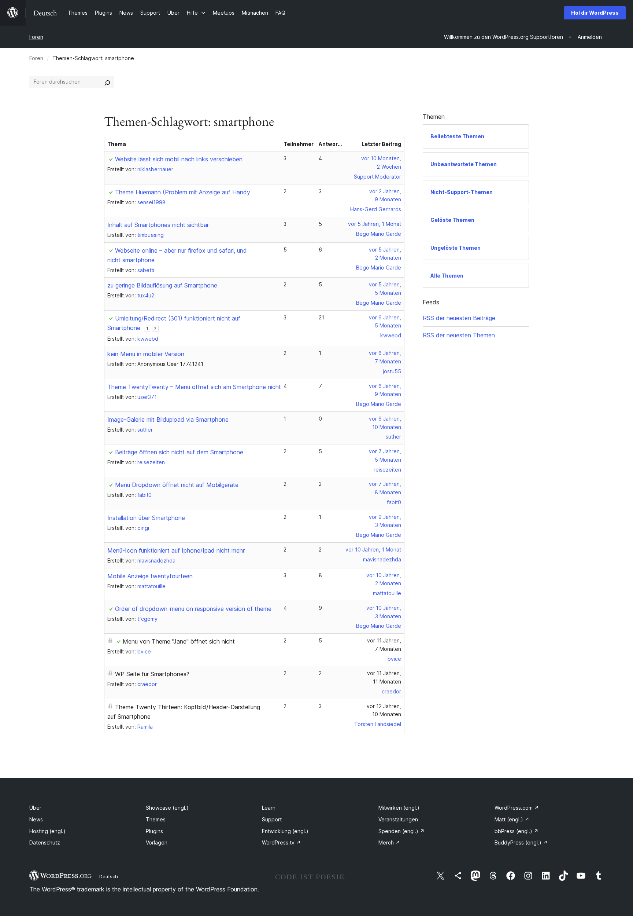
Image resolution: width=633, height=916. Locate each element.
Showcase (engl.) (167, 808)
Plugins (154, 831)
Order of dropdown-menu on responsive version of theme (193, 608)
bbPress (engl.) (516, 831)
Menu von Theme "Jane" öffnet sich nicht (179, 641)
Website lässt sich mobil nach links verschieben (179, 159)
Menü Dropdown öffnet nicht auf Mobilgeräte (176, 484)
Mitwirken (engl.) (398, 808)
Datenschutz (44, 842)
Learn (268, 808)
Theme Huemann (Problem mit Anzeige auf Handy (182, 192)
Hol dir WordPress (595, 13)
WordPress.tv (281, 842)
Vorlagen (156, 842)
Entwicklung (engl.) (285, 831)
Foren (36, 37)
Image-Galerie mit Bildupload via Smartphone (168, 419)
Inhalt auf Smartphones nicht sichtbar (158, 224)
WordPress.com (517, 808)
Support (272, 819)
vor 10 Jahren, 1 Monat (373, 549)
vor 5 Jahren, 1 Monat (374, 224)
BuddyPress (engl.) (521, 842)
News (36, 819)
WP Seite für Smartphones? (152, 674)
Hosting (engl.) (47, 831)
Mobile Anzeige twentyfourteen (150, 576)
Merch (389, 842)
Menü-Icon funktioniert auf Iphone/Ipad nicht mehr (176, 550)
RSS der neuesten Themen (459, 335)
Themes (156, 819)
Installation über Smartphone (146, 517)
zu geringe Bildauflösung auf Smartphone (162, 285)
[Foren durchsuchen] (107, 82)
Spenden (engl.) (401, 831)
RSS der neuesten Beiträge (459, 318)
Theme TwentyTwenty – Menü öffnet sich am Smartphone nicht (194, 387)
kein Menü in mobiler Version (145, 354)
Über (35, 808)
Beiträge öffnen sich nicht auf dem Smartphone (179, 452)
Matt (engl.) (512, 819)
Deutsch (108, 876)
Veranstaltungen (398, 819)
